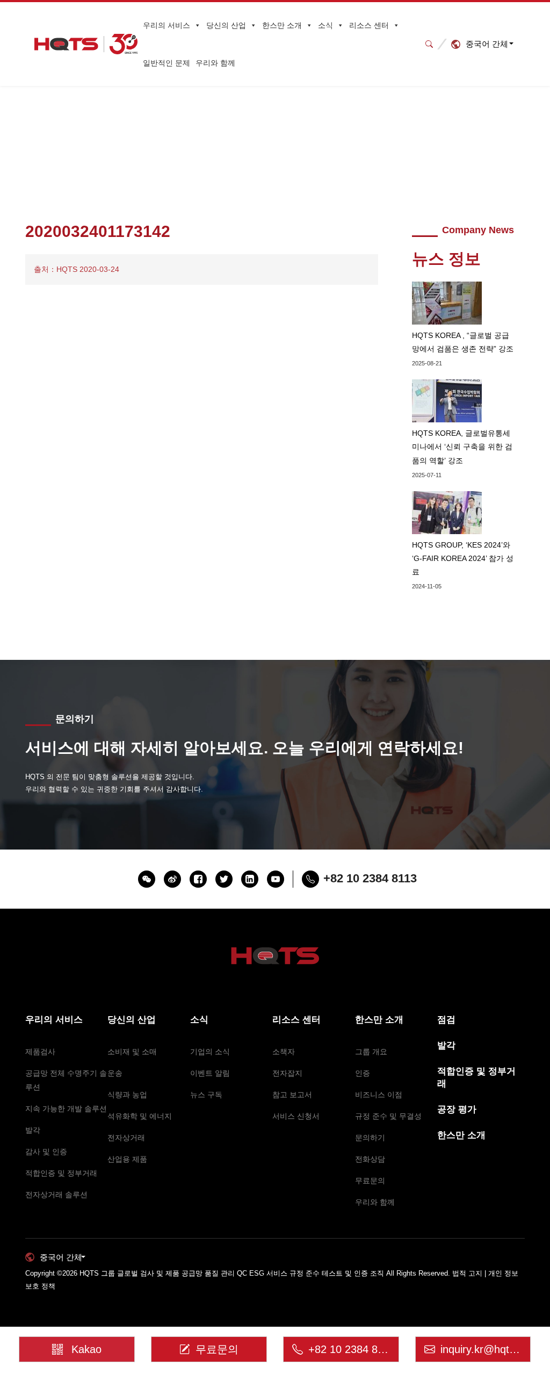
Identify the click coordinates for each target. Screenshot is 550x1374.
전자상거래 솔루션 (56, 1194)
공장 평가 (456, 1109)
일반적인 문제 (166, 63)
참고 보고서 (292, 1094)
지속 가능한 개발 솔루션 (66, 1108)
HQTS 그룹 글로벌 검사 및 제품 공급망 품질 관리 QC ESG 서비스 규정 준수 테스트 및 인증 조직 (231, 1273)
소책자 (283, 1051)
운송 (114, 1073)
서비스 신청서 (296, 1116)
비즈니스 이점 (378, 1094)
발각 (32, 1130)
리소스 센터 (369, 25)
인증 (362, 1073)
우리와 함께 (215, 63)
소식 (325, 25)
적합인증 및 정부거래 (61, 1173)
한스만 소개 (282, 25)
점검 (446, 1020)
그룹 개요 (371, 1051)
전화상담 (370, 1159)
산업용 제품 (127, 1159)
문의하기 (370, 1137)
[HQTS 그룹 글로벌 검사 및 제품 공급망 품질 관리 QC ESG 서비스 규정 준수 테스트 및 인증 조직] (86, 44)
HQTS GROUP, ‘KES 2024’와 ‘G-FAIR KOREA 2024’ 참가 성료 (462, 558)
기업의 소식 (210, 1051)
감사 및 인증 (46, 1151)
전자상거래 (126, 1137)
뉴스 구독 (206, 1094)
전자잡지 (287, 1073)
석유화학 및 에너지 (139, 1116)
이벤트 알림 (210, 1073)
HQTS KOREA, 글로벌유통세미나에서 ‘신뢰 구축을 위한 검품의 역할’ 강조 (462, 446)
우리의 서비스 (166, 25)
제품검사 (40, 1051)
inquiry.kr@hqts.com (485, 1349)
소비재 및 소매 (132, 1051)
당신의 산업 (226, 25)
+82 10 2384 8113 (351, 1349)
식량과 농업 (127, 1094)
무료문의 (370, 1180)
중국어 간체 (487, 43)
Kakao (86, 1349)
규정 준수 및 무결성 (388, 1116)
